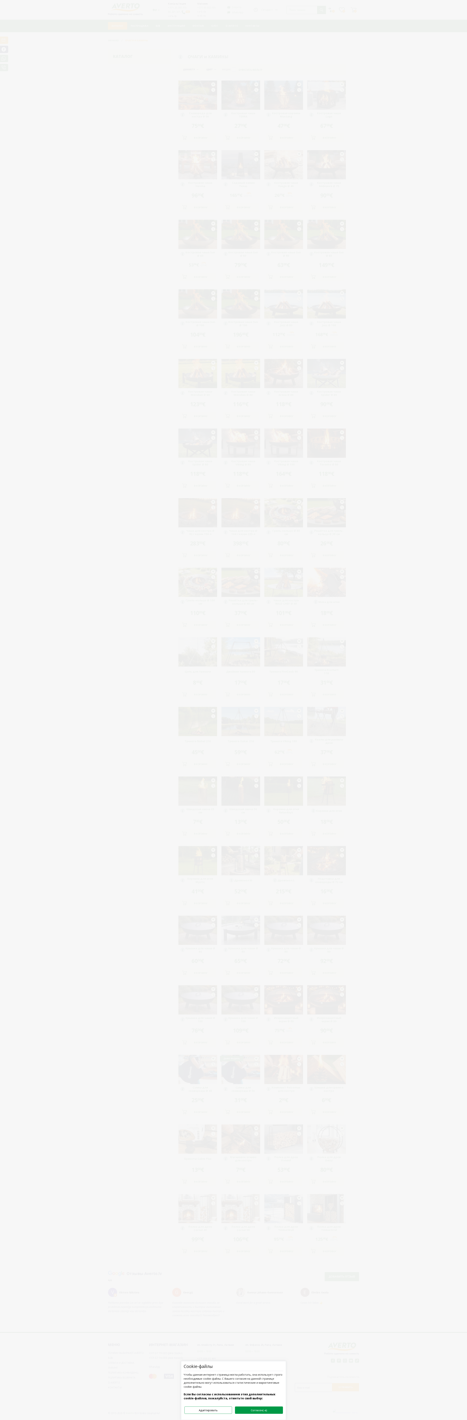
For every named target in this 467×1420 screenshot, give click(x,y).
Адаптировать (208, 1410)
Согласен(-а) (259, 1410)
